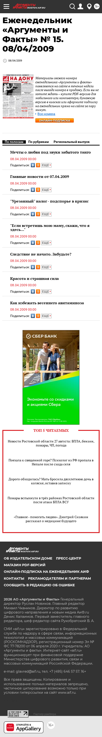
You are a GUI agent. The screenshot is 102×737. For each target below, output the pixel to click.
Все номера (46, 114)
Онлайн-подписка (54, 120)
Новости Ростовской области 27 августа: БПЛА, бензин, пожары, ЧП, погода (51, 443)
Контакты (14, 578)
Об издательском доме (28, 558)
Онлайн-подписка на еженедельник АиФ (46, 571)
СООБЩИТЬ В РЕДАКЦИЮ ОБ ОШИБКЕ (39, 585)
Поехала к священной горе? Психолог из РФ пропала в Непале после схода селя (51, 462)
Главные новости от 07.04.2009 (39, 176)
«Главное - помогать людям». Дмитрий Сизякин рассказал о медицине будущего (51, 519)
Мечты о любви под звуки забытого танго (50, 152)
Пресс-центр (68, 558)
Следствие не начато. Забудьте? (40, 254)
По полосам (14, 142)
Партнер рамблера (44, 714)
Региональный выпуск (72, 142)
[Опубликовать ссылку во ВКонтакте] (33, 165)
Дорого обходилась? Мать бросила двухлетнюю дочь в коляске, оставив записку (51, 481)
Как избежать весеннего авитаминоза (47, 302)
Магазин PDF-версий (25, 565)
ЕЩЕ (46, 165)
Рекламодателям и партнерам (59, 578)
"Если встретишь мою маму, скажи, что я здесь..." (49, 227)
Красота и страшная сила (34, 278)
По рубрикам (38, 142)
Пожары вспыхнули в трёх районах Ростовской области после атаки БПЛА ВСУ (51, 500)
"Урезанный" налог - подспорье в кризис (49, 201)
